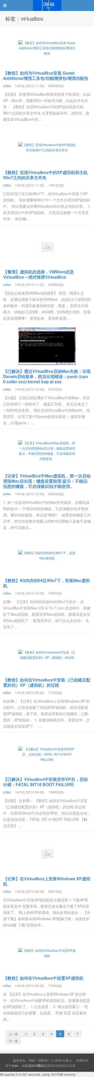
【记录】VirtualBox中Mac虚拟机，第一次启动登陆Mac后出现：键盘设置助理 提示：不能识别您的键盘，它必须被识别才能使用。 (47, 481)
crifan (7, 85)
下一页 (13, 1041)
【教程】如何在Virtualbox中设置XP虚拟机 (43, 978)
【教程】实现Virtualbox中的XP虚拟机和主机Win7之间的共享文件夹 (45, 175)
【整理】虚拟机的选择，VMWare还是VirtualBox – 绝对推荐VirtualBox (38, 274)
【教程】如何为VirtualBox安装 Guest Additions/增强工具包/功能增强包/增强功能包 (45, 75)
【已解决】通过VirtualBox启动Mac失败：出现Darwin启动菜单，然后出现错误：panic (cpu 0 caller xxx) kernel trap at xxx (47, 376)
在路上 (47, 5)
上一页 (13, 1034)
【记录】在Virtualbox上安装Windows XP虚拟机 (46, 881)
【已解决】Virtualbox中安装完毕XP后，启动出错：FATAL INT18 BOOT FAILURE (45, 781)
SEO (53, 1065)
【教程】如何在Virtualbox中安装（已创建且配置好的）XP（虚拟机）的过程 (46, 682)
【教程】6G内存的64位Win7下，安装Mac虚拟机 (46, 583)
